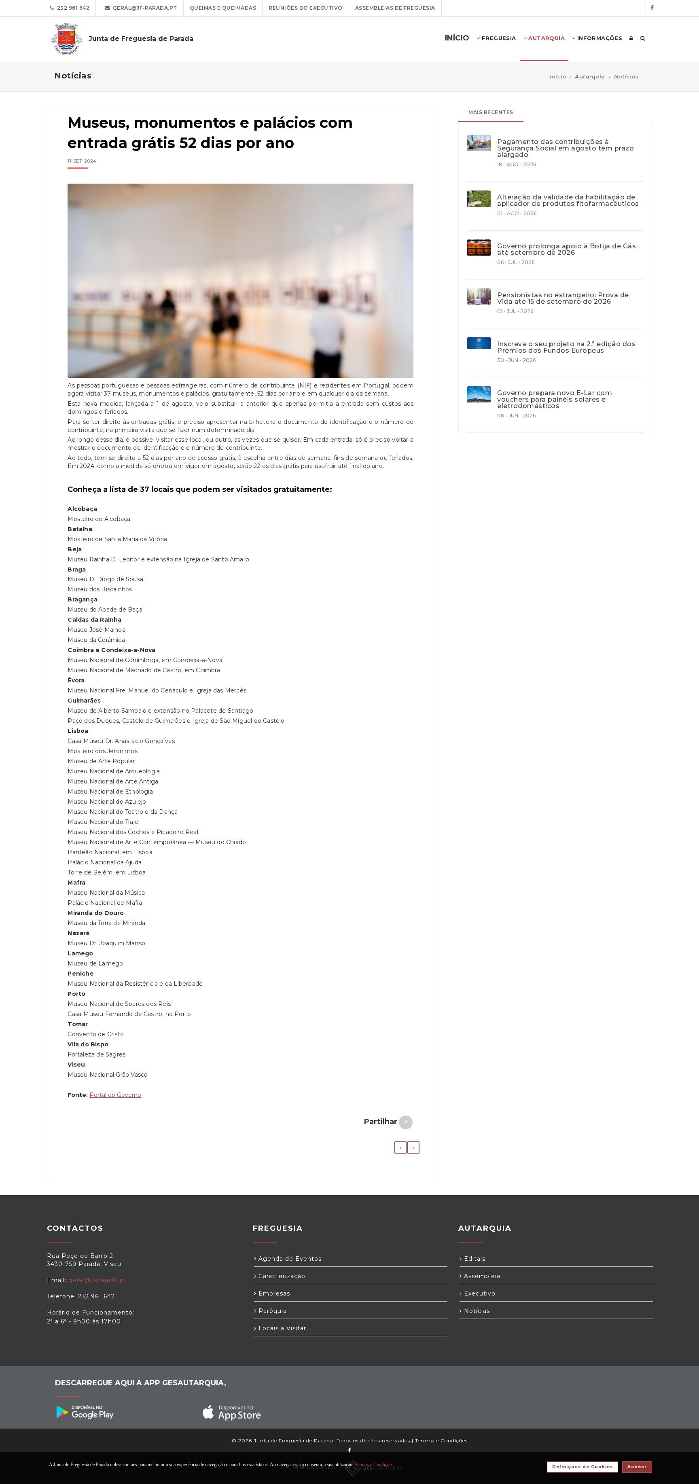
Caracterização (280, 1276)
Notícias (626, 76)
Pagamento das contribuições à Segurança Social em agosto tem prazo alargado (565, 148)
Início (558, 76)
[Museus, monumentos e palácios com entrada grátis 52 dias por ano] (240, 285)
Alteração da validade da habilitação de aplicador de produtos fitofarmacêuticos (568, 200)
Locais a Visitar (281, 1328)
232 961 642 (72, 8)
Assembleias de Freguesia (395, 8)
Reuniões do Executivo (306, 8)
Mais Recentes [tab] (490, 112)
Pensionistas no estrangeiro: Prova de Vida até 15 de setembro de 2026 (563, 298)
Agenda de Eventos (289, 1258)
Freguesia (498, 38)
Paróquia (271, 1311)
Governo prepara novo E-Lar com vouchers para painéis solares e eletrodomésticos (554, 399)
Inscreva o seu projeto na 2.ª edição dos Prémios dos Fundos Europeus (566, 347)
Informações (598, 38)
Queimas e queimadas (223, 8)
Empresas (273, 1293)
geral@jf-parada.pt (143, 8)
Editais (473, 1258)
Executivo (479, 1293)
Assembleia (481, 1276)
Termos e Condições (441, 1440)
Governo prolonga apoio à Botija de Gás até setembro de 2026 (566, 249)
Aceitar (637, 1466)
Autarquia (546, 38)
